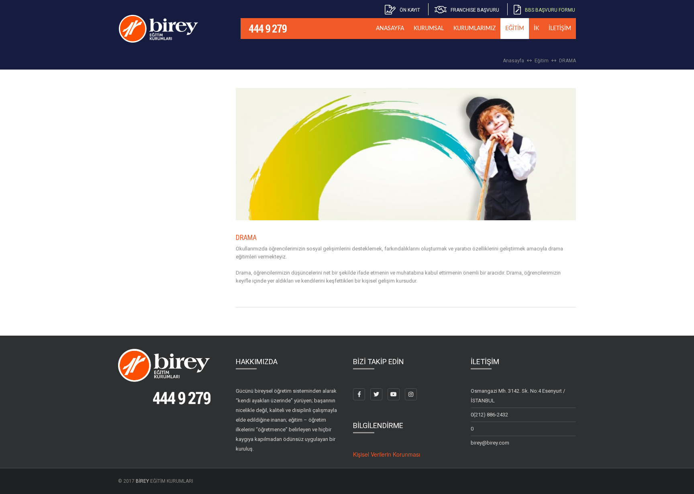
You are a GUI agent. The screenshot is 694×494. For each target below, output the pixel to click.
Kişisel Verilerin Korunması (386, 454)
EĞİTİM (514, 28)
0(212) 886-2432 (489, 415)
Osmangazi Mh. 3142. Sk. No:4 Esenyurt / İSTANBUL (518, 396)
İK (536, 28)
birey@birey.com (490, 443)
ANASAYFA (390, 28)
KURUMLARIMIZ (474, 28)
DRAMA (567, 61)
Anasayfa (513, 61)
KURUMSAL (429, 28)
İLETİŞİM (560, 28)
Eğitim (542, 61)
